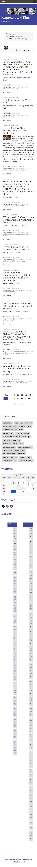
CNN (18, 283)
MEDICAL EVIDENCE (9, 447)
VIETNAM (21, 454)
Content (10, 39)
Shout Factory (14, 197)
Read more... (7, 92)
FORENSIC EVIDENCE (22, 433)
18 (22, 398)
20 (18, 489)
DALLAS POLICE (8, 430)
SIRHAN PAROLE (20, 353)
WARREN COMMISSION (10, 457)
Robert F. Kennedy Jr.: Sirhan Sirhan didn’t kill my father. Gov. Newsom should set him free (16, 335)
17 (18, 398)
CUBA (15, 426)
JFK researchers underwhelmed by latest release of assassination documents (16, 276)
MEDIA (11, 170)
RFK (23, 450)
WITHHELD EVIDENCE (26, 461)
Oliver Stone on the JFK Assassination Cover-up (16, 248)
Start (6, 395)
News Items (15, 85)
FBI (16, 430)
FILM (21, 430)
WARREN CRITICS (25, 457)
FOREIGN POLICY (8, 433)
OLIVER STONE (19, 206)
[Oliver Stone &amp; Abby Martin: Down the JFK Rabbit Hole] (7, 137)
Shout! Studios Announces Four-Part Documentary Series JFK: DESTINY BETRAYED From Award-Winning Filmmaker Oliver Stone (18, 187)
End (29, 398)
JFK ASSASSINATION (19, 168)
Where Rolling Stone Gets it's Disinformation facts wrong (17, 369)
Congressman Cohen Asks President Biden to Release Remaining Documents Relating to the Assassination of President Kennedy (17, 68)
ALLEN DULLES (19, 170)
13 (30, 395)
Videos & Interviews (18, 166)
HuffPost (25, 225)
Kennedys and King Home (15, 36)
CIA (26, 170)
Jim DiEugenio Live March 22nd (17, 101)
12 (26, 395)
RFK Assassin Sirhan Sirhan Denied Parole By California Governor (18, 220)
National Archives (21, 312)
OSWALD (17, 450)
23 (33, 489)
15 (10, 398)
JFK (29, 437)
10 (18, 395)
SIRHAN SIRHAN (20, 234)
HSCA (24, 437)
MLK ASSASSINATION (25, 447)
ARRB (16, 88)
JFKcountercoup (26, 374)
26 (14, 491)
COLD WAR (28, 423)
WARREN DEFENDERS (21, 383)
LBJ (19, 440)
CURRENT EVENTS (19, 87)
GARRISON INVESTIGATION (11, 437)
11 (22, 395)
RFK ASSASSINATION (9, 454)
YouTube (16, 252)
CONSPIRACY (7, 426)
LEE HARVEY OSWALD (10, 443)
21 (23, 489)
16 (14, 398)
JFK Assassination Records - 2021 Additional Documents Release (18, 306)
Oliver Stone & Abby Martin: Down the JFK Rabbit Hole (15, 131)
